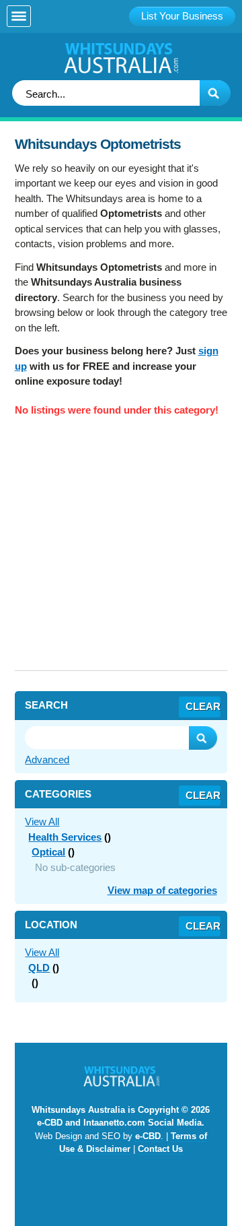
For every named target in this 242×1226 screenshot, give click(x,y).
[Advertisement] (121, 549)
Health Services (65, 837)
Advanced (47, 759)
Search (203, 738)
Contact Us (160, 1149)
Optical (48, 852)
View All (42, 821)
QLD (39, 967)
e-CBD (148, 1136)
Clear (203, 706)
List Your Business (182, 16)
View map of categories (162, 890)
